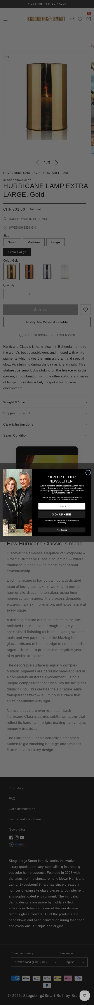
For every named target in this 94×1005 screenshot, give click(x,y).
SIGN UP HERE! (61, 514)
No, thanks (62, 530)
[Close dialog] (88, 472)
